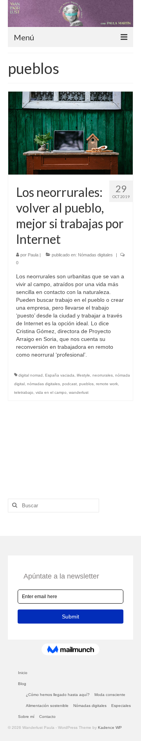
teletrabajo (23, 392)
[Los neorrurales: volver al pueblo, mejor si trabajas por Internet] (70, 133)
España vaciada (59, 375)
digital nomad (30, 375)
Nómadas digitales (95, 254)
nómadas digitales (43, 384)
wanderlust (79, 392)
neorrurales (102, 375)
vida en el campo (51, 392)
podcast (69, 384)
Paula (33, 254)
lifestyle (83, 375)
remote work (107, 384)
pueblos (86, 384)
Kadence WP (110, 727)
